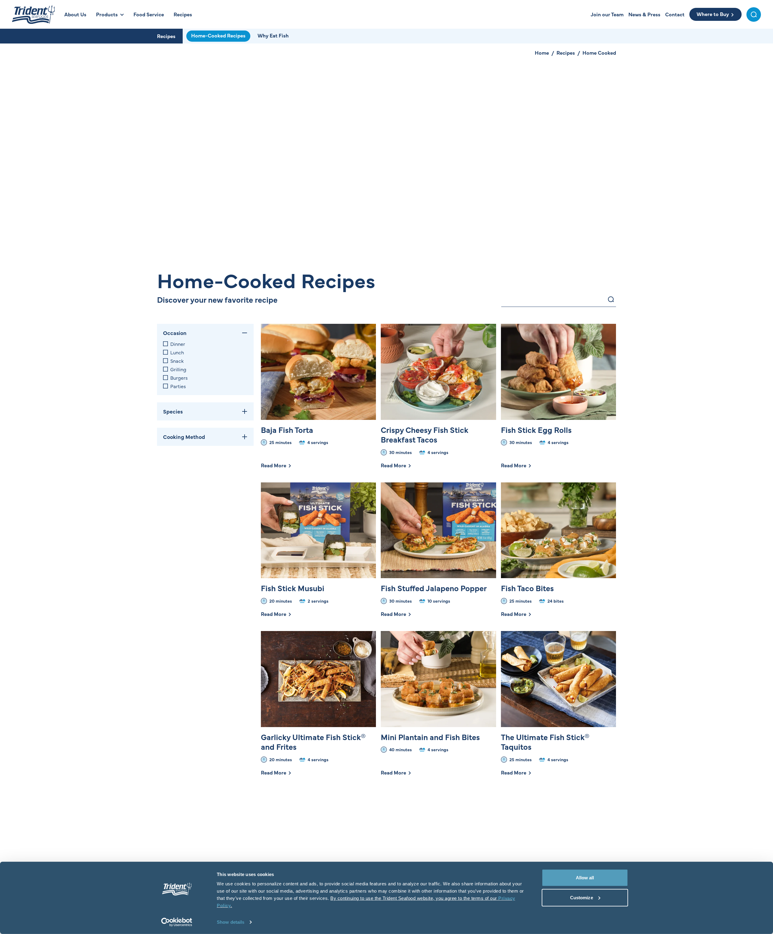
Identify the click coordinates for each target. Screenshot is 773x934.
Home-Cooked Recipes (218, 35)
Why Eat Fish (273, 35)
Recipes (166, 36)
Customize (581, 897)
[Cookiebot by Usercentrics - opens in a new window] (176, 922)
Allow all (585, 877)
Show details (230, 922)
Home (542, 52)
